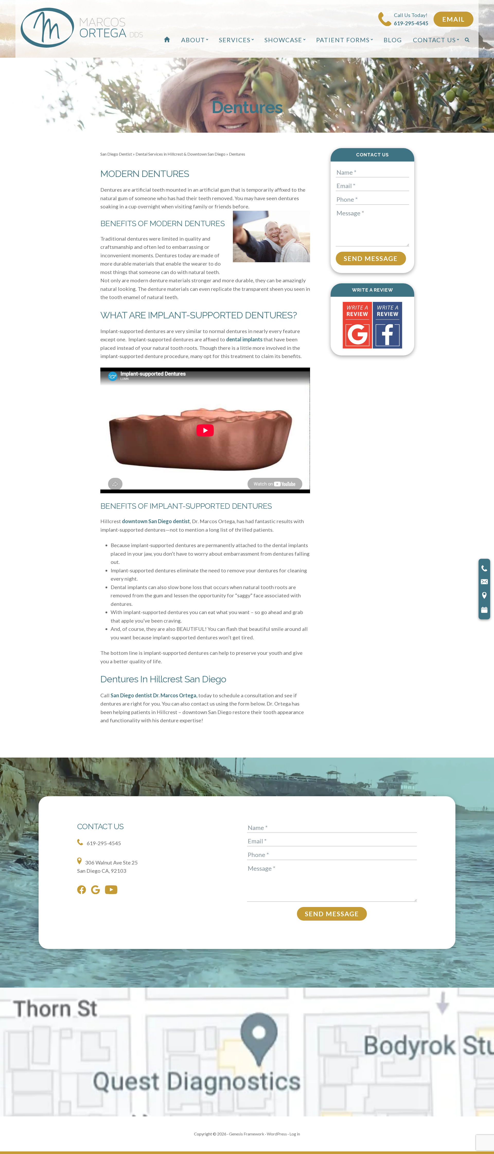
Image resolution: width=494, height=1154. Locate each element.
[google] (96, 890)
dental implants (244, 339)
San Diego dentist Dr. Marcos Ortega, (154, 695)
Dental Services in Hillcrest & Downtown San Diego (180, 153)
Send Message (371, 258)
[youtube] (112, 890)
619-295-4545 (103, 843)
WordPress (277, 1133)
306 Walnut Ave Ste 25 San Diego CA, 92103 (107, 866)
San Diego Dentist (116, 153)
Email (453, 19)
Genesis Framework (246, 1133)
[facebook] (83, 890)
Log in (294, 1133)
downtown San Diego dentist (156, 521)
